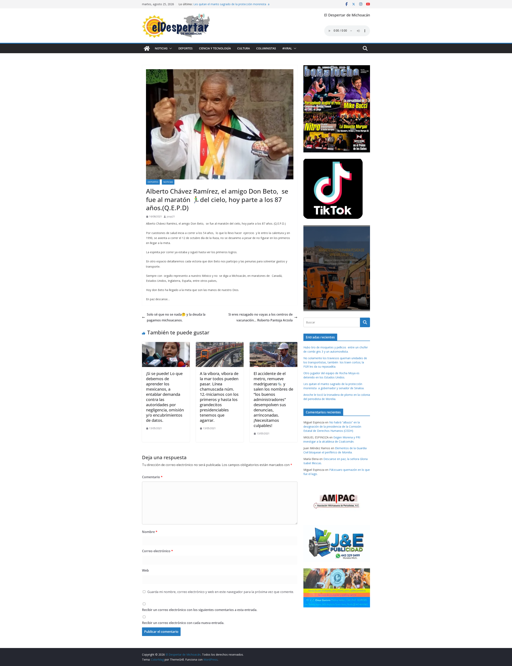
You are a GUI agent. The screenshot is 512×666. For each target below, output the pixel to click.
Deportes (185, 48)
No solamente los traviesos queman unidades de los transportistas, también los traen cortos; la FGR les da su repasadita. (335, 362)
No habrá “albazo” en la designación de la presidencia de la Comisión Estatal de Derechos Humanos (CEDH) (332, 426)
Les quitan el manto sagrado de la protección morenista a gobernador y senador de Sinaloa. (231, 6)
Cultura (243, 48)
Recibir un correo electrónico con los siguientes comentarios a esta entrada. (199, 610)
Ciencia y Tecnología (215, 48)
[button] (170, 48)
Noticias (161, 48)
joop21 (171, 216)
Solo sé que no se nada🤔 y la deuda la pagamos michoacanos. (176, 317)
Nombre (149, 532)
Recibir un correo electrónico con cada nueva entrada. (183, 623)
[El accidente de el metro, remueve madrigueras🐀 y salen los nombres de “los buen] (273, 345)
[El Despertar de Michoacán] (147, 48)
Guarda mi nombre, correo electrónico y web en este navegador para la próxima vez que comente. (220, 592)
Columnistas (266, 48)
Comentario (152, 477)
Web (145, 570)
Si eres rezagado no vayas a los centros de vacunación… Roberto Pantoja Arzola (260, 317)
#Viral (287, 48)
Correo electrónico (157, 551)
